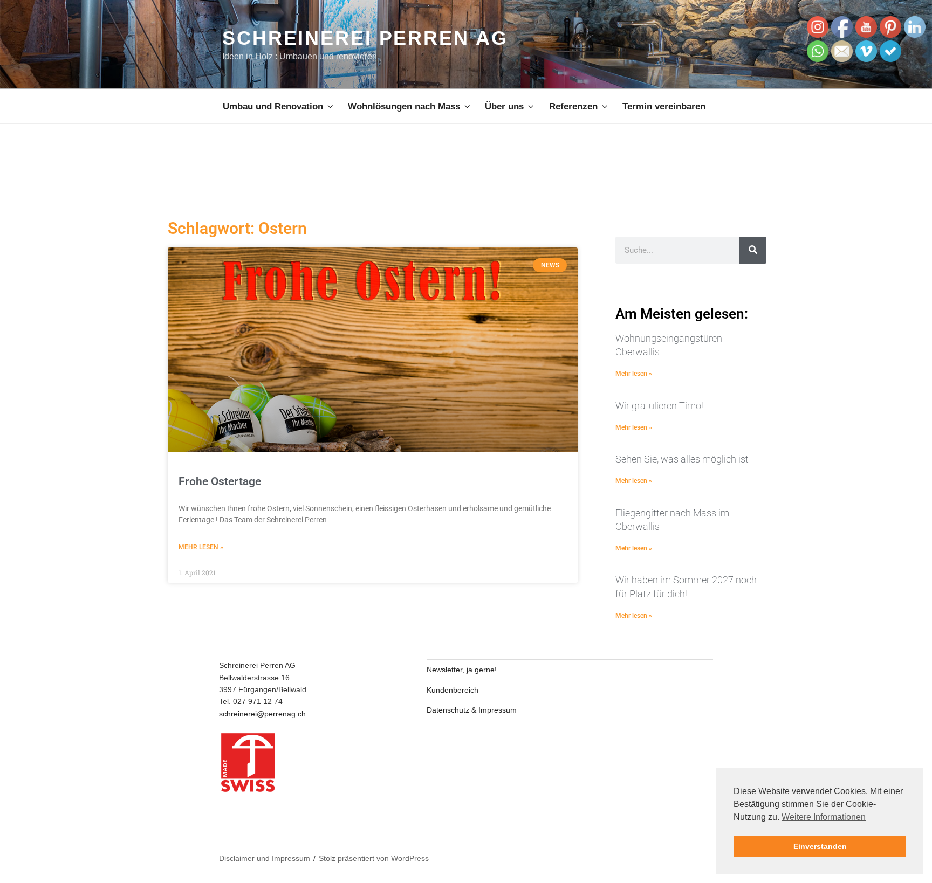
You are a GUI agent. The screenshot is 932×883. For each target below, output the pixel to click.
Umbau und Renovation (273, 106)
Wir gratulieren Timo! (659, 405)
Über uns (504, 106)
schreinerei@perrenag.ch (262, 713)
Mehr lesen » (201, 547)
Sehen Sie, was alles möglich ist (682, 459)
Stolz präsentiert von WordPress (374, 858)
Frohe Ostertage (220, 481)
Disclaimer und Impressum (264, 858)
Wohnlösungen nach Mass (404, 106)
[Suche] (752, 250)
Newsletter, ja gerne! (462, 669)
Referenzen (573, 106)
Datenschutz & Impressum (472, 710)
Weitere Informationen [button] (824, 817)
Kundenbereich (452, 690)
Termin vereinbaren (663, 106)
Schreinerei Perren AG (365, 38)
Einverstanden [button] (820, 846)
